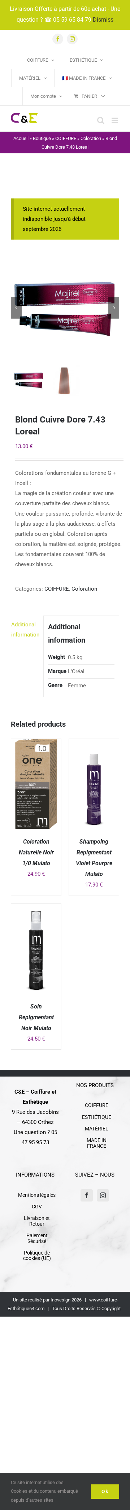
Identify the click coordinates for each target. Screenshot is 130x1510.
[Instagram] (103, 1195)
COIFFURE (65, 138)
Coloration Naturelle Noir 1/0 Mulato (36, 852)
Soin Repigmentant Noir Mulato (36, 1017)
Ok (105, 1491)
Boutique (42, 138)
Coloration (91, 138)
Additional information (25, 629)
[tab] (25, 630)
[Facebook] (87, 1195)
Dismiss (103, 19)
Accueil (21, 138)
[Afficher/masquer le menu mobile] (115, 120)
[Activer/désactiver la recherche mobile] (100, 120)
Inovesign (60, 1300)
